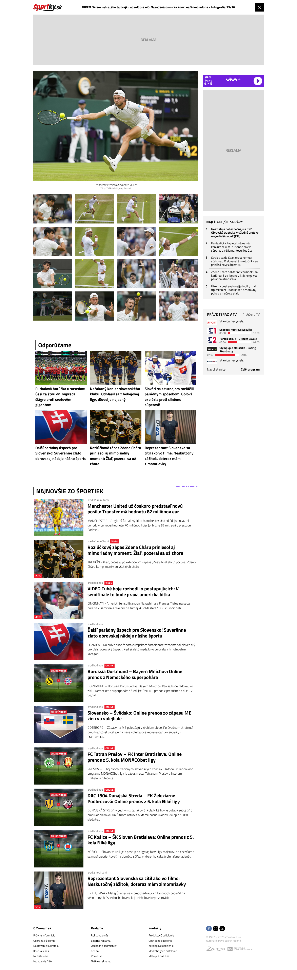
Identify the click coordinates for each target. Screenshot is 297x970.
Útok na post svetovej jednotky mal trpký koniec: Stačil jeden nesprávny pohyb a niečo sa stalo (233, 290)
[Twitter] (222, 928)
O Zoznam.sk (42, 928)
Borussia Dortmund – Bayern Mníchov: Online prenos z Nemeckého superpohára (134, 674)
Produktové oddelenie (161, 935)
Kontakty (154, 928)
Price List (96, 956)
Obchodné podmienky (104, 946)
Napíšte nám (40, 956)
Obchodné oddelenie (160, 940)
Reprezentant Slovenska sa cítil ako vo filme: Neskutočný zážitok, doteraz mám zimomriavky (136, 881)
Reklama (97, 928)
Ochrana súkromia (44, 940)
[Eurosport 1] (212, 331)
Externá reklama (101, 940)
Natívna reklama (101, 961)
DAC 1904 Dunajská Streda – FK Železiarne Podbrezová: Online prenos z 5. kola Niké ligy (133, 798)
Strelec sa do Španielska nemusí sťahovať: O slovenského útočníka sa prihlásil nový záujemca (234, 261)
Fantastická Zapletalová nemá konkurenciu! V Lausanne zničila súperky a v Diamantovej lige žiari (232, 247)
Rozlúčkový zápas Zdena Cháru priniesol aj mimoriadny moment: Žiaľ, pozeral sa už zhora (135, 550)
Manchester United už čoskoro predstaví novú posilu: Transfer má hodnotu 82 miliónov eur (135, 509)
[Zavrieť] (259, 7)
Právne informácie (44, 935)
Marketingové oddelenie (162, 951)
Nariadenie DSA (42, 961)
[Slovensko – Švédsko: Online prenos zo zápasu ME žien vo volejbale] (58, 724)
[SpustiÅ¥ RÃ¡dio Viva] (233, 79)
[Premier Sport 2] (212, 361)
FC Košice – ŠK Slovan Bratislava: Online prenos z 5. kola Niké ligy (140, 840)
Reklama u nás (99, 935)
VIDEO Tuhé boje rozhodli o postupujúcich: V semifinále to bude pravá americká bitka (133, 591)
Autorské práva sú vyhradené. (223, 940)
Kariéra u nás (41, 951)
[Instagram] (215, 928)
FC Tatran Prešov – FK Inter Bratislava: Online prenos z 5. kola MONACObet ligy (134, 757)
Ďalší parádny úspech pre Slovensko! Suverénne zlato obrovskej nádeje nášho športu (136, 633)
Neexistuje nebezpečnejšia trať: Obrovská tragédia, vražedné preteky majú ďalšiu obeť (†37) (234, 232)
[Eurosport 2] (212, 340)
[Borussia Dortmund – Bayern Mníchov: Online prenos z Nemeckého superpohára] (58, 683)
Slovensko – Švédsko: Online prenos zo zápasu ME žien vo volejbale (139, 716)
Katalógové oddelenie (161, 946)
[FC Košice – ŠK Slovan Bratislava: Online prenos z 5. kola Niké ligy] (58, 848)
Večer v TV (253, 314)
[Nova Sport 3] (212, 349)
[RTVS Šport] (212, 322)
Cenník (95, 951)
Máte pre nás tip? (158, 956)
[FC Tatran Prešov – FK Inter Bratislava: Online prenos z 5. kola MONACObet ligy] (58, 766)
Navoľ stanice (216, 369)
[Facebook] (209, 928)
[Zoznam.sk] (216, 950)
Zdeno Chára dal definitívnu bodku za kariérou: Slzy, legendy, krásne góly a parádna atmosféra (234, 275)
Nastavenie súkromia (46, 946)
